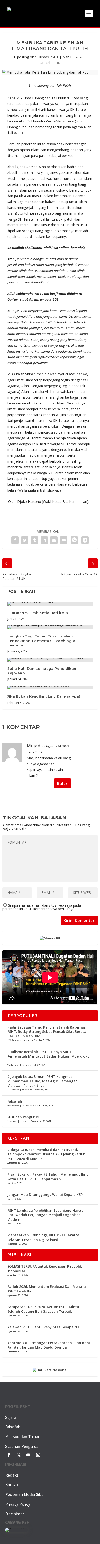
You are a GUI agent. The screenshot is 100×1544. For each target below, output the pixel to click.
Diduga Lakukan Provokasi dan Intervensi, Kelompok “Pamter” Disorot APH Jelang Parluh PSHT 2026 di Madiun (46, 1154)
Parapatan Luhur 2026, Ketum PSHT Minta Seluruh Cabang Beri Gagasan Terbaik (43, 1308)
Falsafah (14, 1101)
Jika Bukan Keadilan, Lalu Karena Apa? (44, 696)
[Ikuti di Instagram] (38, 1455)
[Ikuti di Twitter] (19, 1455)
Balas (62, 783)
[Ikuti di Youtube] (28, 1455)
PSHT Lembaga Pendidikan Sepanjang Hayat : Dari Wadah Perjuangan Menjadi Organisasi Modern (46, 1214)
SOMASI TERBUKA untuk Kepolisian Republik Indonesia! (44, 1268)
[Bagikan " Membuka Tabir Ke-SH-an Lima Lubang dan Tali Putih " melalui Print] (63, 540)
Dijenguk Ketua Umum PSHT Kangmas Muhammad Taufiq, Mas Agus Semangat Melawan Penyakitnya (42, 1081)
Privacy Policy (17, 1504)
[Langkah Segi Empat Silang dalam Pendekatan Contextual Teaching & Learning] (49, 627)
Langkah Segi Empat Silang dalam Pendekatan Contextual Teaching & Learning (41, 640)
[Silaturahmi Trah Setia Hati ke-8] (49, 604)
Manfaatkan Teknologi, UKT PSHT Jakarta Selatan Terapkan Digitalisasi (43, 1237)
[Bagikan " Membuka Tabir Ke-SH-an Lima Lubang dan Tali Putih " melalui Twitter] (25, 540)
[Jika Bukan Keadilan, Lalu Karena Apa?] (49, 687)
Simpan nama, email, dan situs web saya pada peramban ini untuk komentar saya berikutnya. (41, 907)
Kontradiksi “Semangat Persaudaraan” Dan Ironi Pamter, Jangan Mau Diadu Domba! (48, 1345)
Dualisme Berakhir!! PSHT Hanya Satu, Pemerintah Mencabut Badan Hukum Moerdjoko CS (48, 1056)
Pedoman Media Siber (25, 1494)
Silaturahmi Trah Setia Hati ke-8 (37, 613)
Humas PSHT (48, 57)
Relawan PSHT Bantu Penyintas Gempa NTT (44, 1327)
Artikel (45, 63)
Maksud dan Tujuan (22, 1436)
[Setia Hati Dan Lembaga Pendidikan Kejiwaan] (49, 660)
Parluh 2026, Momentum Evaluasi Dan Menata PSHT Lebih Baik (46, 1288)
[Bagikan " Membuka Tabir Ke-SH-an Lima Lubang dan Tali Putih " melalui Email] (54, 540)
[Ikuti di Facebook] (9, 1455)
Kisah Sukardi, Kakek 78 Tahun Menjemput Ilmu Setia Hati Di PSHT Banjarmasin (48, 1176)
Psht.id (13, 98)
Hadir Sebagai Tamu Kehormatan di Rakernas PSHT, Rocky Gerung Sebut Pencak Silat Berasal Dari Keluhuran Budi (47, 1031)
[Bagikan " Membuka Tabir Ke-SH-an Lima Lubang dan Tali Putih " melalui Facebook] (15, 540)
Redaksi (12, 1475)
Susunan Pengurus (23, 1117)
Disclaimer (14, 1513)
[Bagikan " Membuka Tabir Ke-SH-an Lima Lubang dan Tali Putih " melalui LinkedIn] (44, 540)
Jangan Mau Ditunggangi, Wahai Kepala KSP (45, 1194)
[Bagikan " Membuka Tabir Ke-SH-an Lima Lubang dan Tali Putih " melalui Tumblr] (34, 540)
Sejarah (11, 1417)
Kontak (11, 1484)
